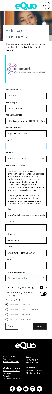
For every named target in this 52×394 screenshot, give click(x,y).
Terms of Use (32, 362)
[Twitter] (39, 389)
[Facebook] (12, 389)
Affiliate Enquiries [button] (34, 370)
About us (7, 359)
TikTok (8, 259)
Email (8, 140)
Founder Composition (15, 272)
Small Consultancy (11, 370)
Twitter (8, 247)
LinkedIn (9, 209)
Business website (13, 127)
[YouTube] (26, 389)
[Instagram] (32, 389)
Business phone (12, 102)
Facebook (9, 222)
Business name (12, 90)
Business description (15, 165)
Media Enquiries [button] (33, 373)
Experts (6, 376)
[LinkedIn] (19, 389)
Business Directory (11, 378)
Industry (9, 153)
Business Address (13, 115)
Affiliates (7, 373)
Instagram (10, 234)
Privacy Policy (32, 359)
